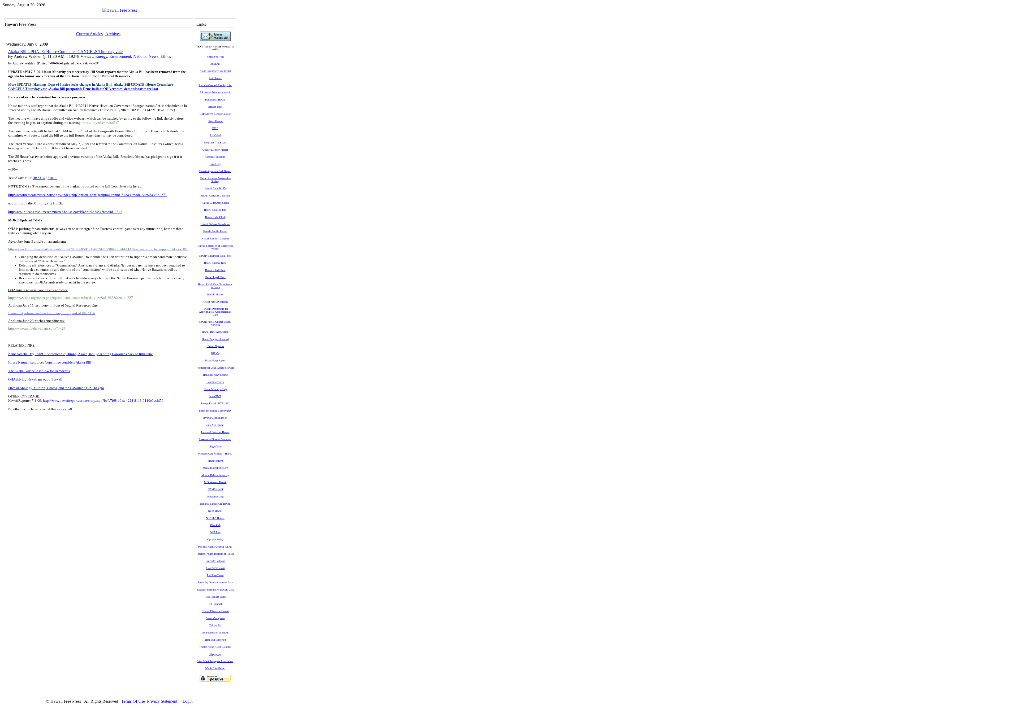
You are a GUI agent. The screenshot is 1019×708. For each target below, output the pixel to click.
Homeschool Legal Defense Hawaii (215, 367)
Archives (112, 34)
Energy (101, 56)
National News (145, 56)
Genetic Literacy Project (215, 149)
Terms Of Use (133, 701)
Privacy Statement (162, 701)
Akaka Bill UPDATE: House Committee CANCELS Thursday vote (65, 51)
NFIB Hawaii (215, 510)
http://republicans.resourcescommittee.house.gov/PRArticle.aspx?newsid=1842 (65, 212)
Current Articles (89, 34)
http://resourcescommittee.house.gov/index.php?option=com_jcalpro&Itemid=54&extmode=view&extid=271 (87, 195)
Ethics (166, 56)
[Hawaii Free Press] (119, 10)
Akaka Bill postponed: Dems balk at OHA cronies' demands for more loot (103, 89)
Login (188, 701)
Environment (120, 56)
